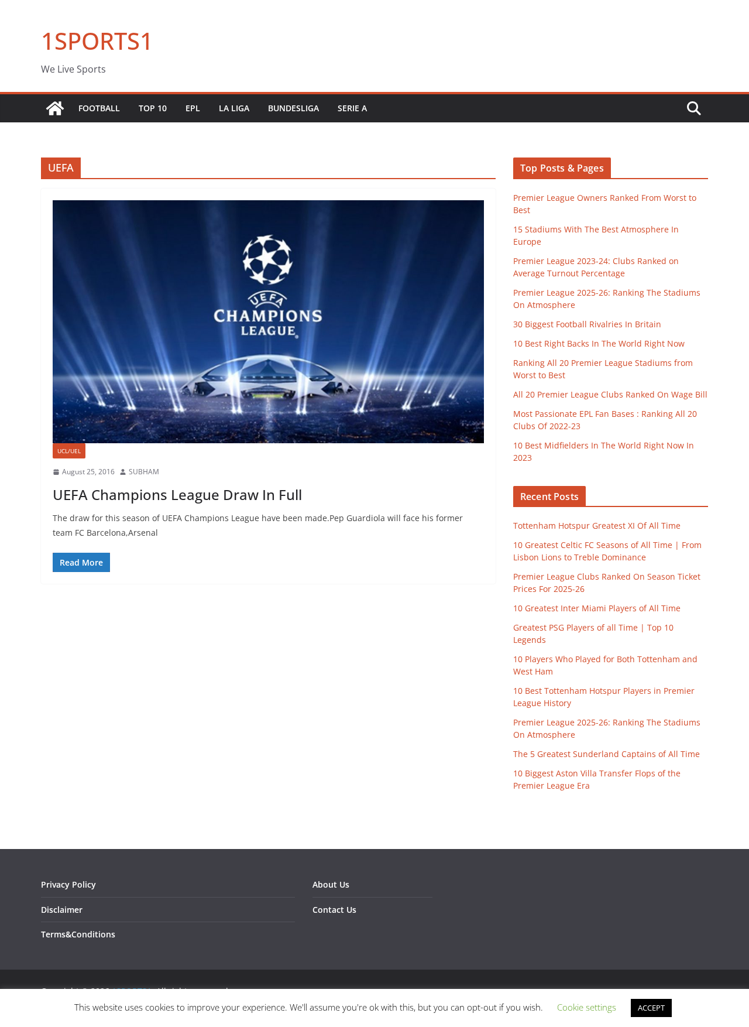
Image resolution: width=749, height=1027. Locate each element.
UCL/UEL (69, 451)
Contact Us (334, 909)
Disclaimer (62, 909)
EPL (192, 108)
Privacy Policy (68, 884)
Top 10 (153, 108)
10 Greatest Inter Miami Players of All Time (597, 608)
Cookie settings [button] (586, 1007)
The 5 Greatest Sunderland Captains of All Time (606, 753)
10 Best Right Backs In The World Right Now (599, 343)
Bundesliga (293, 108)
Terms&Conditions (78, 934)
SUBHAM (144, 472)
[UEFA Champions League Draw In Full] (268, 321)
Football (99, 108)
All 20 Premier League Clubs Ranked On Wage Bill (610, 394)
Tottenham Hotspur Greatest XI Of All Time (597, 525)
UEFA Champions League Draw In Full (177, 494)
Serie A (352, 108)
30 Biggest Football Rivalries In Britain (587, 324)
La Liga (234, 108)
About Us (330, 884)
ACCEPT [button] (651, 1007)
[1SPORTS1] (55, 108)
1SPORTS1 (97, 41)
